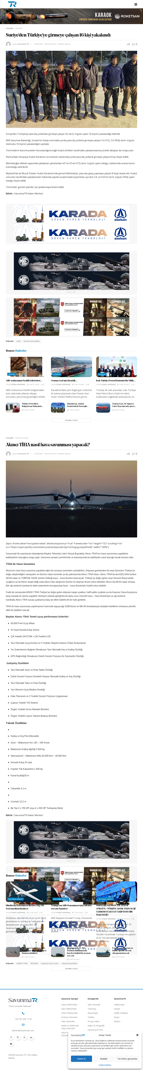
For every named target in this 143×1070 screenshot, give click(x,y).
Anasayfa (9, 28)
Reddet (103, 1058)
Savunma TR (23, 44)
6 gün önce (33, 1010)
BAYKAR (34, 963)
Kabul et (81, 1058)
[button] (137, 1035)
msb (19, 341)
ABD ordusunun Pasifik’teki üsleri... (24, 381)
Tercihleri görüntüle (127, 1058)
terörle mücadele (32, 341)
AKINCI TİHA (22, 963)
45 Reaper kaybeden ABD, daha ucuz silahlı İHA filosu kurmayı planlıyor (34, 1048)
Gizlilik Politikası (105, 1065)
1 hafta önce (124, 1016)
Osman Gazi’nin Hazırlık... (64, 381)
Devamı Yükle (71, 420)
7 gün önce (78, 1010)
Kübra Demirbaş (18, 384)
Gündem (18, 28)
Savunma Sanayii (21, 438)
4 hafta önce (119, 410)
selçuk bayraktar (69, 963)
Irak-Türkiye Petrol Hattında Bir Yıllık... (116, 381)
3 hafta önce (124, 384)
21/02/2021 (38, 44)
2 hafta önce (33, 384)
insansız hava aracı (50, 963)
